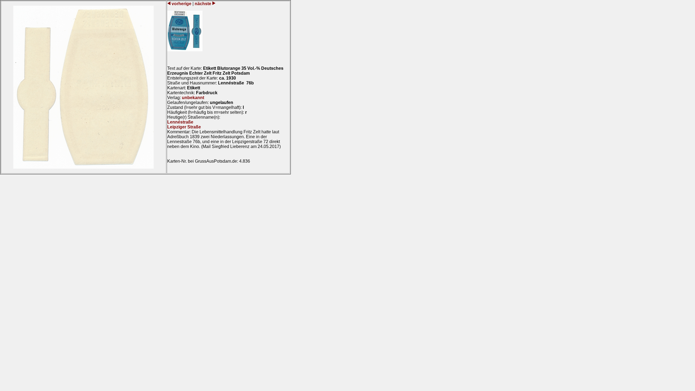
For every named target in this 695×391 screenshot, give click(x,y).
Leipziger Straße (184, 127)
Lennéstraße (180, 122)
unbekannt (193, 97)
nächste (203, 3)
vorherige (181, 3)
